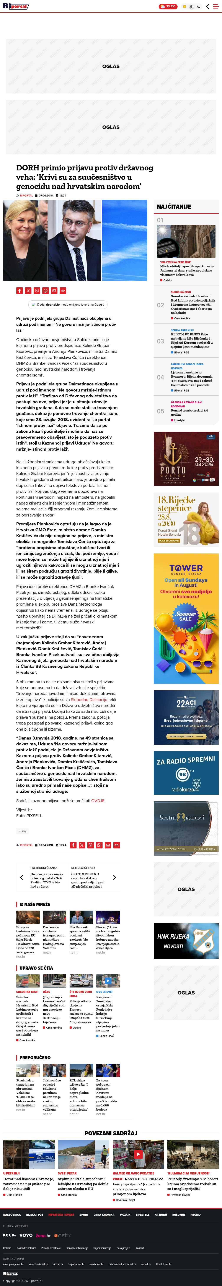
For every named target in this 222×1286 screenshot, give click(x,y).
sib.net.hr (58, 1264)
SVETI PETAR (67, 1173)
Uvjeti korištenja (102, 1248)
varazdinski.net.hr (38, 1264)
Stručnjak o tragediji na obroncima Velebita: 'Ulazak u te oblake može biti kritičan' (25, 1092)
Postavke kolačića (26, 1248)
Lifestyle (179, 420)
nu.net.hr (146, 1264)
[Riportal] (16, 6)
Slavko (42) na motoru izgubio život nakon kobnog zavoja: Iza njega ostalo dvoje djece (108, 937)
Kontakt (140, 1248)
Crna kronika (27, 1040)
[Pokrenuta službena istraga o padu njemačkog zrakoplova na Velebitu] (54, 917)
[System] (191, 6)
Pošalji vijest (123, 1248)
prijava (22, 831)
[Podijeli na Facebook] (19, 290)
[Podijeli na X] (28, 290)
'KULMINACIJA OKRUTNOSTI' (188, 1173)
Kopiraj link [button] (63, 290)
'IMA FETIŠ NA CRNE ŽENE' (175, 262)
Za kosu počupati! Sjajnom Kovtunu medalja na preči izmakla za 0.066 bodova (106, 1094)
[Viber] (37, 290)
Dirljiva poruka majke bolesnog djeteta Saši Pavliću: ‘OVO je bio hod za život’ (47, 880)
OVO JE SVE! (104, 992)
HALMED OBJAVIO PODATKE (133, 1173)
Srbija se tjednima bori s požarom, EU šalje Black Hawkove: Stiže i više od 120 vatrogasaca (28, 939)
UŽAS (46, 992)
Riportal (26, 195)
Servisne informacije (77, 1248)
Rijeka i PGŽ (107, 1036)
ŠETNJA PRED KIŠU (182, 330)
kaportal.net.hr (76, 1264)
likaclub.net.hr (163, 1264)
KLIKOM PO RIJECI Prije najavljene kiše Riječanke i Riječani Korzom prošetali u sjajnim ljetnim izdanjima (192, 340)
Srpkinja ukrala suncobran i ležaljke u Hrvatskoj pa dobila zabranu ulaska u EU (83, 1183)
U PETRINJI (11, 1173)
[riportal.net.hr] (10, 1274)
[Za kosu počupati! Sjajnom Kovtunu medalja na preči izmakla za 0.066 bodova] (108, 1070)
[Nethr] (63, 1235)
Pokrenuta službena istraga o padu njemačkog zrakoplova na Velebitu (53, 937)
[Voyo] (26, 1235)
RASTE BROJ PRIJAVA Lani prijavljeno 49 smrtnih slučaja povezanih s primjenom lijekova (138, 1186)
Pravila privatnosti (51, 1248)
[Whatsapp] (45, 290)
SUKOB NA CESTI (27, 992)
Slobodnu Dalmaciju (89, 699)
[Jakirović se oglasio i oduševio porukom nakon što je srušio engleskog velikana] (54, 1070)
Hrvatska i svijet (125, 1200)
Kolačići (7, 1248)
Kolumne (178, 1215)
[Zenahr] (43, 1235)
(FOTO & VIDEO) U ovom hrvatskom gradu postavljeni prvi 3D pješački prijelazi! (87, 880)
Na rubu (161, 1215)
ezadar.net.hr (96, 1264)
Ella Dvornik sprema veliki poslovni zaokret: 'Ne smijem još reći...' (80, 937)
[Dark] (198, 6)
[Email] (54, 290)
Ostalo (77, 1028)
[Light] (184, 6)
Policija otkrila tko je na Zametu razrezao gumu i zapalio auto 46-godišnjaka (81, 1011)
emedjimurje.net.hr (13, 1264)
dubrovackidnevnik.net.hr (122, 1264)
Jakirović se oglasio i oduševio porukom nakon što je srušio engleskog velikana (52, 1094)
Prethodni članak (22, 877)
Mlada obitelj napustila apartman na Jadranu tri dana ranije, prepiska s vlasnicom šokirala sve (187, 270)
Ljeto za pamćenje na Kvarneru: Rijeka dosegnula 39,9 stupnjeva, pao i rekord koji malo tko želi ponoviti (191, 378)
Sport (84, 1215)
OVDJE (97, 800)
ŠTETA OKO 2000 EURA (81, 994)
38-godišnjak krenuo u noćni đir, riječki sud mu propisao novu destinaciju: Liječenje (54, 1009)
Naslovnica (12, 1215)
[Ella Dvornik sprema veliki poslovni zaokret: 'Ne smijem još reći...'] (81, 917)
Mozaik (125, 1215)
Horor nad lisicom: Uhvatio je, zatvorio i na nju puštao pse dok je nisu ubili (28, 1183)
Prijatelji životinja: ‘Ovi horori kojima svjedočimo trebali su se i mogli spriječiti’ (192, 1183)
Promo (196, 1215)
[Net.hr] (9, 1235)
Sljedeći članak (114, 877)
